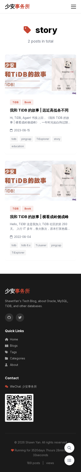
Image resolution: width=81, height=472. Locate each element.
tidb (14, 139)
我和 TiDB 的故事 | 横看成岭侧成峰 (39, 217)
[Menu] (73, 7)
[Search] (69, 448)
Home (14, 339)
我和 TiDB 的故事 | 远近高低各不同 (39, 110)
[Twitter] (20, 317)
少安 (17, 6)
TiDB (15, 102)
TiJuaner (41, 245)
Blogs (14, 345)
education (18, 146)
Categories (17, 358)
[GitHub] (9, 317)
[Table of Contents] (69, 460)
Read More (60, 130)
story (57, 139)
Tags (13, 352)
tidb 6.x (26, 245)
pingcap (26, 139)
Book (28, 102)
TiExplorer (42, 139)
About (14, 365)
